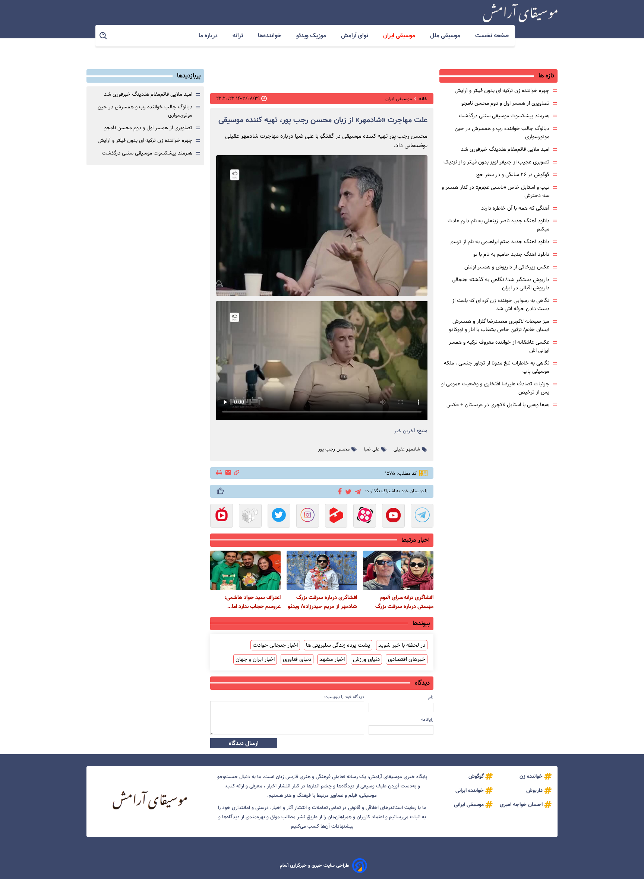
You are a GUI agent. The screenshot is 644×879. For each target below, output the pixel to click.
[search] (103, 36)
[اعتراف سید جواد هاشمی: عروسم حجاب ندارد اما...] (245, 570)
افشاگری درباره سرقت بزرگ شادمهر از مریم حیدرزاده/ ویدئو (322, 602)
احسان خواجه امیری (521, 804)
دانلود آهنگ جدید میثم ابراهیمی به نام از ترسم (500, 242)
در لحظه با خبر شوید (401, 645)
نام (430, 697)
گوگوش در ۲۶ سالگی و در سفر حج (512, 175)
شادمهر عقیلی (407, 449)
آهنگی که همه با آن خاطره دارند (515, 208)
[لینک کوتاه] (236, 473)
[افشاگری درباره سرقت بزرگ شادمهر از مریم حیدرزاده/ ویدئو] (322, 570)
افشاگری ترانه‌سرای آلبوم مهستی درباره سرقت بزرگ (404, 602)
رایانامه (427, 719)
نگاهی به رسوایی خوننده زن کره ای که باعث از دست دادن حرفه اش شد (500, 304)
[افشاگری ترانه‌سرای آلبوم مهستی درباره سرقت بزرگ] (398, 570)
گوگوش (476, 776)
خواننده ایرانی (469, 790)
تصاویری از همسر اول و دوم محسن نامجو (505, 103)
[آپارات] (365, 516)
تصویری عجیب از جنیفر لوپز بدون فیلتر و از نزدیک (496, 162)
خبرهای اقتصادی (406, 659)
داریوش (534, 790)
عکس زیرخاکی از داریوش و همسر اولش (506, 267)
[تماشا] (336, 516)
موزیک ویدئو (312, 35)
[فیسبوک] (338, 490)
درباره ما (209, 35)
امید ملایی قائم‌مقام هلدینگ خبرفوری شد (505, 149)
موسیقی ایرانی (469, 804)
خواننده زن (531, 776)
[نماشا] (222, 516)
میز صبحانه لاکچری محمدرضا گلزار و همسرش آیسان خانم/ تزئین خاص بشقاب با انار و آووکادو (499, 325)
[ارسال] (228, 473)
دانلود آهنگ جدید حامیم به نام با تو (511, 254)
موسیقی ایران (400, 35)
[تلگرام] (356, 491)
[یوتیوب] (393, 516)
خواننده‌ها (270, 35)
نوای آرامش (355, 35)
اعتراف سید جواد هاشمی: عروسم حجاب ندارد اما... (253, 602)
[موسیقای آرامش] (520, 13)
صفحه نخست (492, 35)
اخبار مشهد (332, 659)
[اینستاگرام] (308, 516)
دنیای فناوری (297, 659)
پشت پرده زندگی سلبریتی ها (338, 645)
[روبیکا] (250, 516)
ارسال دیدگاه (244, 743)
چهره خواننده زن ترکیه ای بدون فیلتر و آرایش (502, 90)
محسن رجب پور (334, 449)
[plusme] (220, 491)
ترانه (238, 35)
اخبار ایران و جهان (255, 659)
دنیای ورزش (366, 659)
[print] (219, 473)
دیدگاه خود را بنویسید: (344, 696)
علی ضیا (371, 449)
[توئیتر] (347, 491)
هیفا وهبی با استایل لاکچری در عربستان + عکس (497, 405)
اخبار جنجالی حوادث (275, 645)
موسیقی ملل (446, 35)
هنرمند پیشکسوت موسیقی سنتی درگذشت (504, 116)
